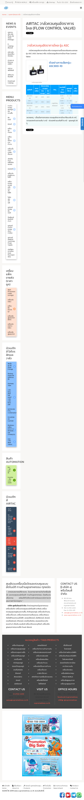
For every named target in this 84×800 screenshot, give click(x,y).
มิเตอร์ (18, 680)
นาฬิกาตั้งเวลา (42, 673)
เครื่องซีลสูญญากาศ (67, 680)
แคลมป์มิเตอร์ (42, 645)
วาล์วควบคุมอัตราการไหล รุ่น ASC (48, 45)
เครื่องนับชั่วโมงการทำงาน (42, 666)
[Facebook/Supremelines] (62, 795)
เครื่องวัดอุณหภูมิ (18, 645)
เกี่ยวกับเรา (16, 786)
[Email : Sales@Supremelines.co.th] (73, 795)
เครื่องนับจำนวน (42, 662)
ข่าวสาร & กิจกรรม (60, 786)
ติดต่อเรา (74, 786)
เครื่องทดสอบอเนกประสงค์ (42, 652)
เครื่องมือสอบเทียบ (42, 659)
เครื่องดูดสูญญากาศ (68, 683)
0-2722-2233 (18, 694)
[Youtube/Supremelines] (68, 795)
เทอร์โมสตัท (18, 659)
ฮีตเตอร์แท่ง (18, 676)
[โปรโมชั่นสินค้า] (42, 745)
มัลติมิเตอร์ (18, 683)
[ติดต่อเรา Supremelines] (42, 724)
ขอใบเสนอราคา (76, 2)
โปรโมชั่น (47, 786)
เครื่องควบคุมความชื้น (18, 652)
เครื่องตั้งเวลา (42, 669)
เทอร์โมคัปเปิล (18, 669)
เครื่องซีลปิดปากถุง (67, 673)
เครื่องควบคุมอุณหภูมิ (18, 649)
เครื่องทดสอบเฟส (42, 655)
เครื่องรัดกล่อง (68, 669)
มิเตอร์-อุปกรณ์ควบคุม (32, 786)
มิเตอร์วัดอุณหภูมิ (18, 666)
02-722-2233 (63, 2)
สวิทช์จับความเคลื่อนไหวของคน (42, 676)
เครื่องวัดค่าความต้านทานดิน (42, 649)
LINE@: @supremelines (67, 700)
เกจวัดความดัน (68, 666)
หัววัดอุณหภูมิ (18, 662)
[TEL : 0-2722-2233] (79, 795)
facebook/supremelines (68, 697)
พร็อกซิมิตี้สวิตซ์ (42, 680)
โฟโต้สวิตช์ (42, 683)
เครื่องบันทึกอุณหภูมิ (18, 655)
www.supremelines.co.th (72, 615)
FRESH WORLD (21, 2)
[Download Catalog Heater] (42, 765)
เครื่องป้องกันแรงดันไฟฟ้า (67, 655)
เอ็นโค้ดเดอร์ (67, 645)
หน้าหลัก (6, 786)
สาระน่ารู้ (10, 2)
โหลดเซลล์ (67, 649)
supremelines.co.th (42, 703)
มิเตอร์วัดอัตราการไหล (67, 662)
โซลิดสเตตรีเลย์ (67, 659)
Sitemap (51, 2)
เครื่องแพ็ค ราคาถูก (37, 2)
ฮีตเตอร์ (18, 673)
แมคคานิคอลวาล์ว (15, 14)
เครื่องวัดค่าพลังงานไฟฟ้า (67, 652)
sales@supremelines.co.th (73, 612)
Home (4, 14)
